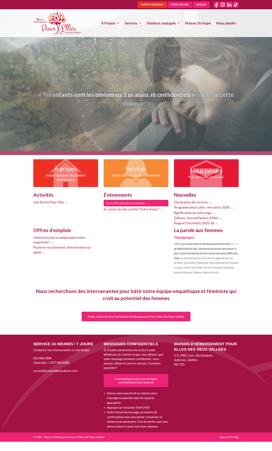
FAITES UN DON (179, 4)
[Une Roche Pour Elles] (65, 202)
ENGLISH (201, 4)
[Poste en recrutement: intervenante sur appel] (65, 249)
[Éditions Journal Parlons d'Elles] (206, 218)
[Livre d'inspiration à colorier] (136, 203)
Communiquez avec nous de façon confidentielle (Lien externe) (136, 380)
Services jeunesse (149, 175)
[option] (206, 259)
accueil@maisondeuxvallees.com (55, 370)
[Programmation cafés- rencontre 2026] (206, 207)
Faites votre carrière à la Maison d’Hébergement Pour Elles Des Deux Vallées (136, 316)
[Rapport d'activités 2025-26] (206, 223)
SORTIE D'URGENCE (152, 4)
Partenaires (136, 179)
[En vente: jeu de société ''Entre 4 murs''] (136, 209)
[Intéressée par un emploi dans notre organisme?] (65, 239)
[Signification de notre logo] (206, 212)
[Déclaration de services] (206, 202)
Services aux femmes (124, 175)
